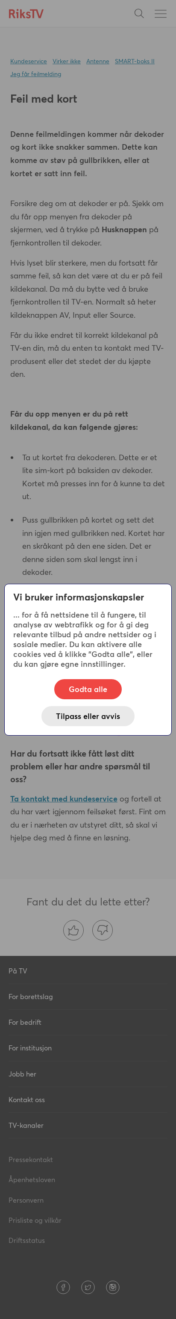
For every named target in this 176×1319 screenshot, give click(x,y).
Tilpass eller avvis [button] (88, 716)
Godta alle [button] (88, 689)
